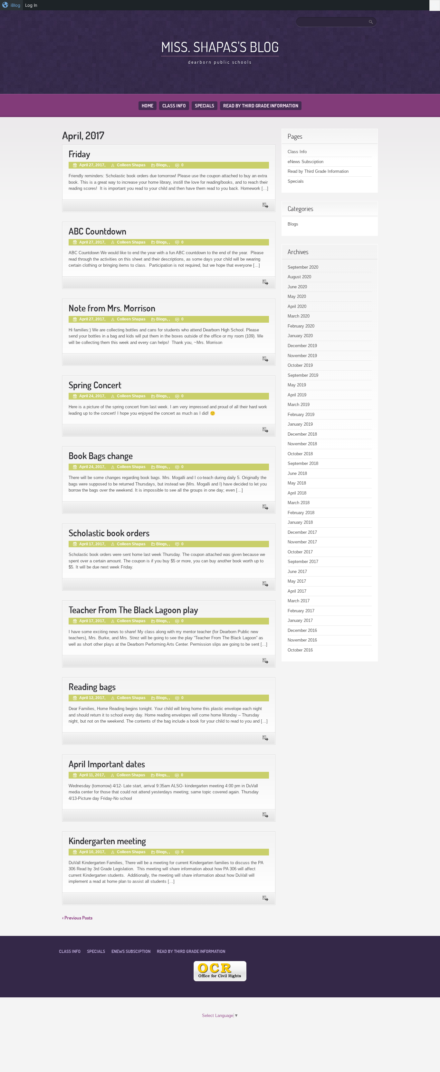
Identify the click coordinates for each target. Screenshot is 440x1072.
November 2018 (302, 443)
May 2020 (297, 296)
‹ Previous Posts (77, 918)
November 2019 (302, 355)
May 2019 (297, 385)
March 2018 (299, 502)
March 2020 (299, 316)
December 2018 (302, 434)
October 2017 (300, 552)
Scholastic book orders (109, 533)
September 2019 (303, 375)
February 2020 (301, 326)
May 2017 (297, 581)
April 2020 (297, 306)
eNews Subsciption (305, 161)
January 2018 (300, 522)
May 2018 (297, 483)
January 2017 (300, 620)
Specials (204, 106)
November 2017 (302, 542)
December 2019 (302, 345)
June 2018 (297, 473)
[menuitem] (11, 5)
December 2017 (302, 532)
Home (147, 106)
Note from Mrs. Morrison (112, 308)
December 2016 (302, 630)
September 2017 (303, 561)
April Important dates (107, 764)
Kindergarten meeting (107, 840)
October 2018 (300, 453)
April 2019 (297, 395)
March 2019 (299, 404)
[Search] (371, 22)
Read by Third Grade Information (260, 106)
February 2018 (301, 512)
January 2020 (300, 335)
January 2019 (300, 424)
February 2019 (301, 414)
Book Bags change (101, 455)
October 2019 (300, 365)
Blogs (161, 165)
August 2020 (299, 276)
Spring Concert (95, 385)
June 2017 (297, 571)
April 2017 (297, 591)
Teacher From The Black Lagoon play (133, 609)
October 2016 (300, 650)
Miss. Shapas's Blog (220, 47)
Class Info (174, 106)
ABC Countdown (97, 231)
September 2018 (303, 463)
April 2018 (297, 493)
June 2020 (297, 286)
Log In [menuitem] (31, 5)
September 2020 (303, 267)
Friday (79, 154)
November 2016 (302, 640)
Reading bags (92, 686)
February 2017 (301, 610)
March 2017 (299, 600)
